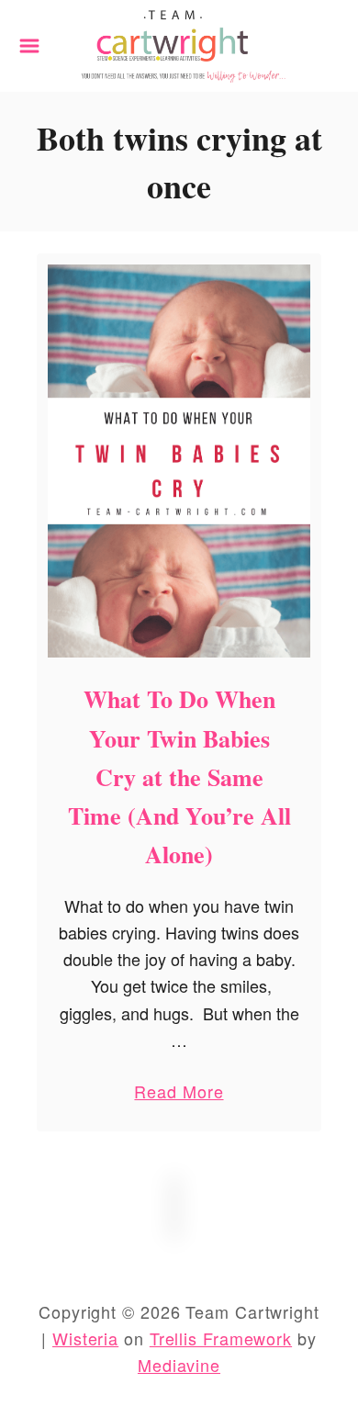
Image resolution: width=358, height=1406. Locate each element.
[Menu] (29, 46)
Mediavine (179, 1365)
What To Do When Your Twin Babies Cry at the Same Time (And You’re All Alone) (179, 776)
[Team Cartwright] (179, 43)
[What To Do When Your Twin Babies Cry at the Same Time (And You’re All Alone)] (179, 461)
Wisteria (85, 1338)
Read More (178, 1095)
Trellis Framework (221, 1338)
